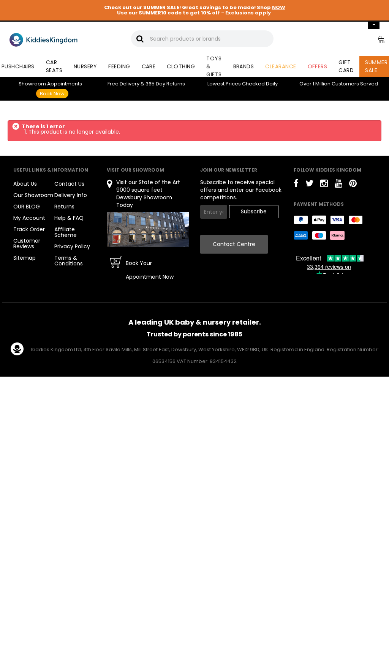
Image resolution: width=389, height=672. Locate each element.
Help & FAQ (69, 218)
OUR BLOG (26, 206)
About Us (25, 184)
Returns (165, 83)
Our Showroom (33, 195)
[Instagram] (324, 184)
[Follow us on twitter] (309, 184)
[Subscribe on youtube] (338, 184)
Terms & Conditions (68, 260)
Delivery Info (70, 195)
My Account (29, 218)
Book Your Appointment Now (150, 270)
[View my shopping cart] (376, 40)
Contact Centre (234, 244)
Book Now (52, 93)
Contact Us (69, 184)
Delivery (123, 83)
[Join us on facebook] (296, 184)
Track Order (29, 229)
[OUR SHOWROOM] (148, 229)
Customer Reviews (26, 243)
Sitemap (24, 258)
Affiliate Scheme (65, 232)
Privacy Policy (72, 246)
